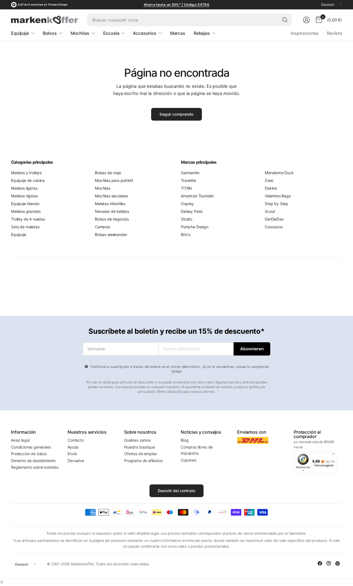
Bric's (185, 234)
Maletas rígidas (24, 195)
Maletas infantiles (110, 203)
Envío (72, 453)
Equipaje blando (25, 203)
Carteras (102, 226)
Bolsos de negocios (112, 219)
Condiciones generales (31, 447)
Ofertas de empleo (140, 453)
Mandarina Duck (279, 172)
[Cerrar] (1, 582)
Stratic (186, 219)
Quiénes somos (137, 440)
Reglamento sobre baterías (34, 467)
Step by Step (276, 203)
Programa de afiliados (143, 460)
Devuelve (76, 460)
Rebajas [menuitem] (202, 33)
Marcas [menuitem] (177, 33)
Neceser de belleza (112, 211)
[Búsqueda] (285, 20)
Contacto (76, 440)
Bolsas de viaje (108, 172)
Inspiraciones (305, 33)
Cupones (188, 460)
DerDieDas (274, 219)
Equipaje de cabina (28, 180)
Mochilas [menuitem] (80, 33)
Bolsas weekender (111, 234)
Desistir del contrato (176, 490)
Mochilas (102, 188)
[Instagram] (328, 563)
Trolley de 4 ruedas (28, 219)
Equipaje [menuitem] (20, 33)
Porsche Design (194, 226)
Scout (270, 211)
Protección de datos (29, 453)
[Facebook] (319, 563)
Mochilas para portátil (114, 180)
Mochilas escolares (111, 195)
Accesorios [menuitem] (144, 33)
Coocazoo (274, 226)
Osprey (187, 203)
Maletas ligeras (24, 188)
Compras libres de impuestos (197, 450)
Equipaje (18, 234)
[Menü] (333, 455)
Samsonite (190, 172)
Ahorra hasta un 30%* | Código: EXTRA (176, 4)
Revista (334, 33)
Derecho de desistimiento (33, 460)
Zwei (269, 180)
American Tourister (197, 195)
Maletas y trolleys (26, 172)
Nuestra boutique (139, 447)
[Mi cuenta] (306, 20)
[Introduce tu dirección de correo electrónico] (252, 349)
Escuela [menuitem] (111, 33)
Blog (184, 440)
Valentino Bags (278, 195)
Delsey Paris (191, 211)
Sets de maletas (25, 226)
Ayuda (73, 447)
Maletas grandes (26, 211)
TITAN (186, 188)
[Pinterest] (337, 563)
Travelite (188, 180)
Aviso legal (20, 440)
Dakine (271, 188)
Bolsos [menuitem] (50, 33)
